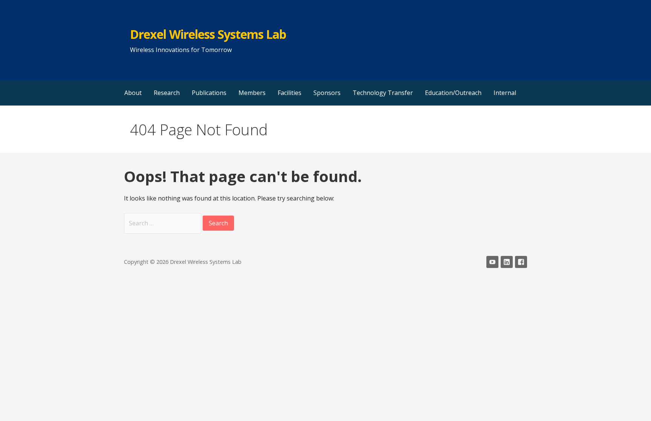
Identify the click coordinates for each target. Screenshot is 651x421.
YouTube (492, 262)
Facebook (521, 262)
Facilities (289, 93)
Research (167, 93)
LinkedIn (507, 262)
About (133, 93)
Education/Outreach (453, 93)
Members (252, 93)
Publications (209, 93)
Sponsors (327, 93)
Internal (505, 93)
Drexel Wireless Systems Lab (208, 34)
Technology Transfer (383, 93)
